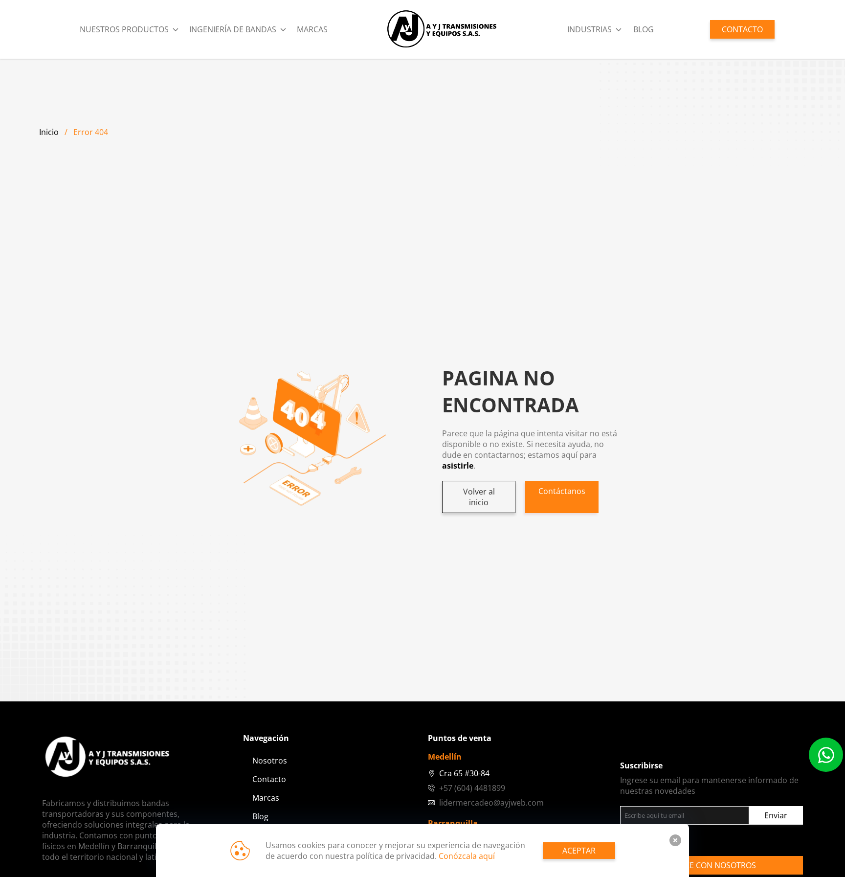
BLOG (643, 29)
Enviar (775, 815)
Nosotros (269, 760)
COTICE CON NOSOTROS (711, 865)
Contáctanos (561, 491)
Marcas (312, 29)
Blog (260, 816)
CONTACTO (742, 29)
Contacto (269, 779)
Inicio (49, 132)
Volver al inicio (479, 497)
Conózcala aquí (467, 856)
